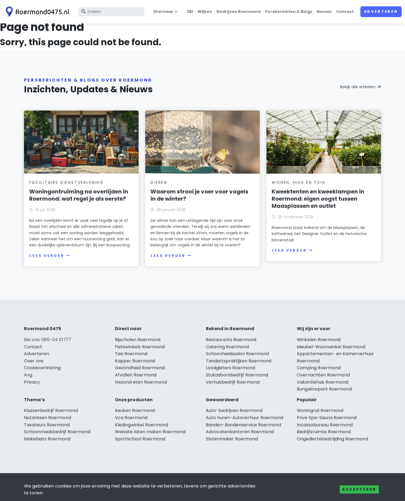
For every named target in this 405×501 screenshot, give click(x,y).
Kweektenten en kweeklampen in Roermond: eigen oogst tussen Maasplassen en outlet (318, 199)
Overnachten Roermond (323, 375)
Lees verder (46, 255)
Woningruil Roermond (320, 410)
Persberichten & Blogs (288, 11)
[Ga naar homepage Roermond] (36, 11)
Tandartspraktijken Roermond (238, 361)
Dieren (158, 182)
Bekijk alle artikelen (358, 87)
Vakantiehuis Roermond (322, 382)
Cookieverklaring (42, 368)
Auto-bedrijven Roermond (234, 410)
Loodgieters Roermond (230, 368)
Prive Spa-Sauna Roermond (327, 417)
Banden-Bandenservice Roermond (243, 425)
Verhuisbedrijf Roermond (233, 382)
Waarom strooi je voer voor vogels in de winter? (199, 195)
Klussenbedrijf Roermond (51, 410)
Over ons (34, 361)
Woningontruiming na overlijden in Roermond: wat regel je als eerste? (78, 195)
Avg (28, 375)
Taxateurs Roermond (47, 425)
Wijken (205, 11)
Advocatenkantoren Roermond (240, 432)
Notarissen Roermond (47, 417)
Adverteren (381, 11)
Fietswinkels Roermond (140, 347)
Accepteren (359, 489)
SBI (190, 11)
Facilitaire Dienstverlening (66, 182)
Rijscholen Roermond (137, 339)
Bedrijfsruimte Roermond (324, 432)
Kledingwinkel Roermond (141, 425)
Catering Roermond (227, 347)
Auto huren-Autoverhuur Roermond (244, 417)
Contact (345, 11)
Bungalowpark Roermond (324, 389)
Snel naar (163, 11)
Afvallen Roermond (135, 375)
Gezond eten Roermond (141, 382)
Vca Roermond (131, 417)
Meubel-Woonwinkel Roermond (331, 347)
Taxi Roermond (131, 354)
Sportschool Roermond (140, 439)
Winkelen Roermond (319, 339)
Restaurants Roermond (231, 339)
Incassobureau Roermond (325, 425)
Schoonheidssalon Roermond (237, 354)
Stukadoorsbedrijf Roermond (237, 375)
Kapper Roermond (135, 361)
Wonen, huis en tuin (298, 182)
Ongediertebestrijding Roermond (332, 439)
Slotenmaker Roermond (232, 439)
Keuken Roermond (135, 410)
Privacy (32, 382)
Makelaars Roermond (47, 439)
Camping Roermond (319, 368)
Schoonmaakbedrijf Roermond (57, 432)
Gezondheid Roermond (140, 368)
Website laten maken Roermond (150, 432)
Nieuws (324, 11)
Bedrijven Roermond (239, 11)
